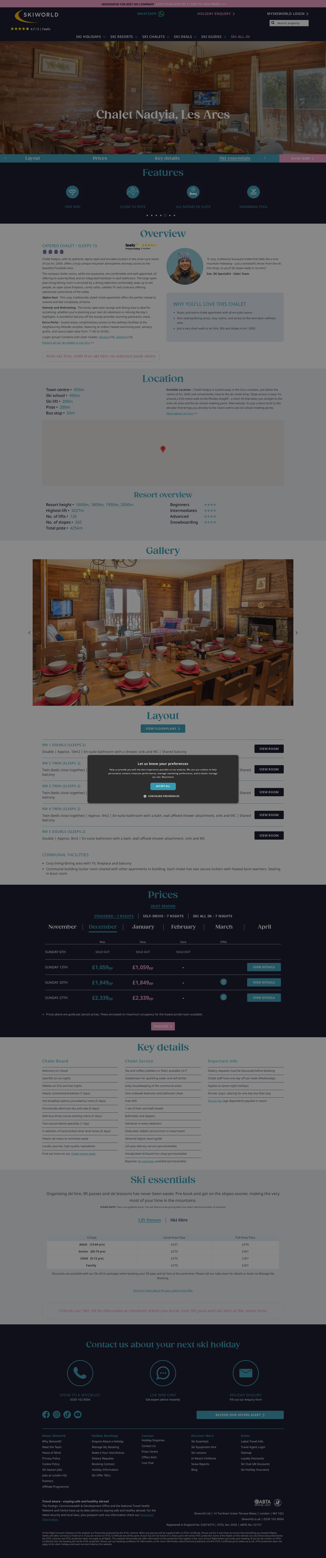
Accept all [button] (163, 786)
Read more (168, 777)
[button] (163, 796)
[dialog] (163, 779)
